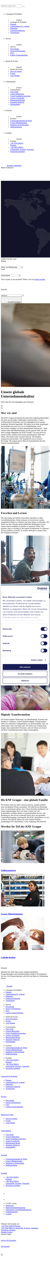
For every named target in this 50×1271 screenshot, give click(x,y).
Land (3, 269)
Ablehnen (25, 681)
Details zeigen (37, 660)
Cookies (9, 1214)
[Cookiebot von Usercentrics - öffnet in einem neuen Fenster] (37, 588)
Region (3, 261)
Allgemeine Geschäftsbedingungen (18, 1210)
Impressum (10, 1206)
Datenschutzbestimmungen (15, 1208)
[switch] (44, 636)
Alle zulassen (25, 667)
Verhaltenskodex (12, 1212)
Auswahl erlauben (25, 674)
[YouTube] (8, 1199)
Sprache (4, 289)
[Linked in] (8, 1193)
